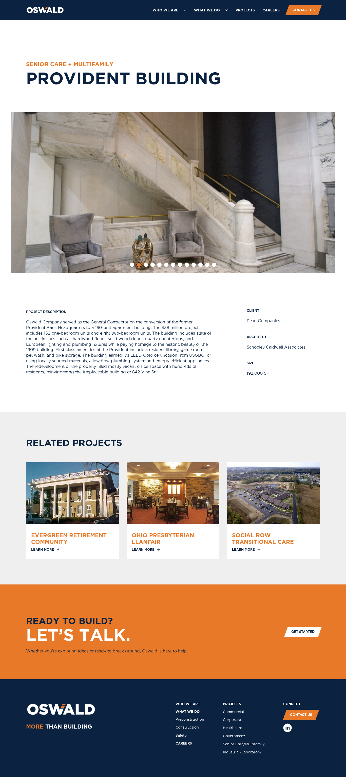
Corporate (232, 720)
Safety (181, 735)
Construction (187, 727)
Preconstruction (190, 719)
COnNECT (291, 704)
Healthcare (232, 728)
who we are (188, 704)
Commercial (233, 712)
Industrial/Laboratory (242, 752)
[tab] (132, 265)
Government (234, 736)
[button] (169, 10)
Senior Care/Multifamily (244, 744)
